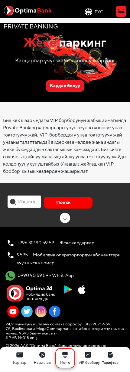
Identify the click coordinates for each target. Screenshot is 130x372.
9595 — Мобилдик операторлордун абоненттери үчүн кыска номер (69, 259)
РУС (99, 12)
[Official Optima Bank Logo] (28, 10)
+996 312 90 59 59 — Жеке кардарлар (55, 243)
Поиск (63, 202)
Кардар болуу (65, 86)
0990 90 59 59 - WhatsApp (45, 275)
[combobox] (24, 201)
